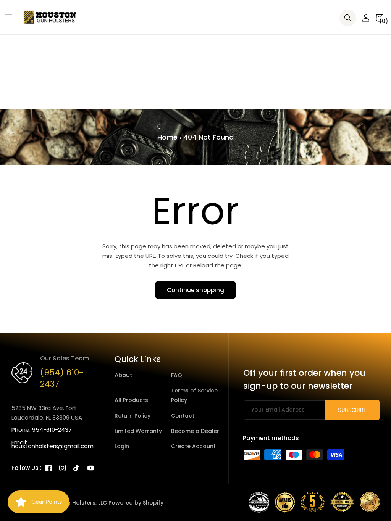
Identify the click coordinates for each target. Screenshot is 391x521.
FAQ (176, 375)
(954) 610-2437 (62, 378)
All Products (131, 400)
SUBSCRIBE (352, 410)
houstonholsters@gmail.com (52, 446)
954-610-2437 (52, 430)
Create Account (193, 446)
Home (167, 137)
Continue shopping (195, 290)
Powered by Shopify (135, 503)
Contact (182, 416)
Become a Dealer (195, 431)
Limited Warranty (138, 431)
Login (122, 446)
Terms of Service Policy (194, 395)
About (123, 375)
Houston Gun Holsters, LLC (70, 503)
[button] (6, 18)
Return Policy (132, 416)
